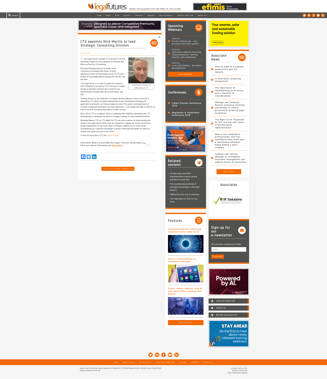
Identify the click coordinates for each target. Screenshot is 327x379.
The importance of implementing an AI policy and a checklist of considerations (229, 91)
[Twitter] (88, 156)
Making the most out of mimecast (185, 194)
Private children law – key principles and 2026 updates (185, 42)
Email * (216, 249)
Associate (117, 145)
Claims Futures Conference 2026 (186, 104)
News (108, 15)
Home (99, 15)
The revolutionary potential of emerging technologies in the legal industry (185, 187)
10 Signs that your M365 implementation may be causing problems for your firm (183, 176)
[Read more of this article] (185, 244)
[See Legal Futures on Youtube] (318, 15)
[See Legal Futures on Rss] (323, 15)
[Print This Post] (159, 36)
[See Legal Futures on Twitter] (304, 15)
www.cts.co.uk (112, 135)
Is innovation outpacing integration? (228, 79)
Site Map (183, 362)
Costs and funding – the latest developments (187, 66)
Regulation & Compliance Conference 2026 (186, 113)
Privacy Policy (128, 362)
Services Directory (185, 15)
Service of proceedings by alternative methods (182, 260)
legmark (244, 373)
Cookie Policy (145, 362)
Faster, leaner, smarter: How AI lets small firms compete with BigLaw (185, 291)
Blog (117, 15)
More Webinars (185, 74)
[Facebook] (83, 156)
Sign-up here (217, 256)
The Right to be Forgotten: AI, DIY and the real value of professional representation (230, 123)
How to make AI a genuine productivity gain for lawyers (229, 69)
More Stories (229, 172)
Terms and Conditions (165, 362)
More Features (185, 322)
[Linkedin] (94, 156)
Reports (151, 15)
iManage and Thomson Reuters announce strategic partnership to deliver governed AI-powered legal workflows (230, 107)
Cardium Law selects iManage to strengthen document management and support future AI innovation (231, 158)
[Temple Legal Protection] (229, 200)
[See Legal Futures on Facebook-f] (314, 15)
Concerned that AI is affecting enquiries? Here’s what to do (184, 230)
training (138, 15)
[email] (229, 249)
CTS (82, 59)
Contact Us (208, 362)
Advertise (195, 362)
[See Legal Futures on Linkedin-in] (309, 15)
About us (202, 15)
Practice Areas (165, 15)
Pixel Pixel (243, 370)
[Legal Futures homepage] (108, 7)
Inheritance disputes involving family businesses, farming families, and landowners (186, 54)
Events (127, 15)
